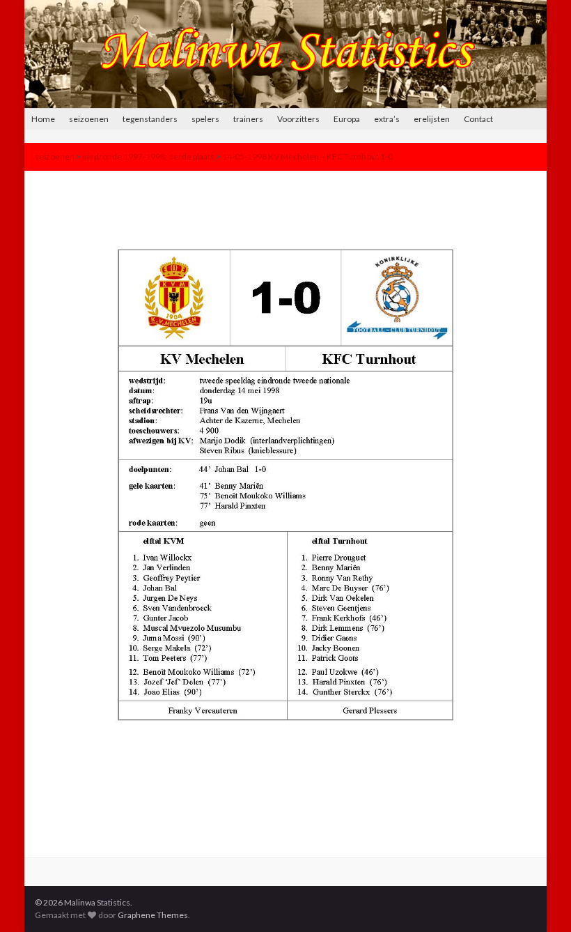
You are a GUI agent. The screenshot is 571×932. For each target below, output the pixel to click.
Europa (347, 119)
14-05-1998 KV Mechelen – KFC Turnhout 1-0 (307, 156)
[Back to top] (539, 900)
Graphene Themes (153, 915)
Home (43, 119)
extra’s (387, 119)
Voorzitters (298, 119)
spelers (205, 119)
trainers (248, 119)
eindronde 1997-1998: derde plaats (148, 156)
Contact (478, 119)
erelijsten (432, 119)
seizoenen (89, 119)
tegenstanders (150, 119)
